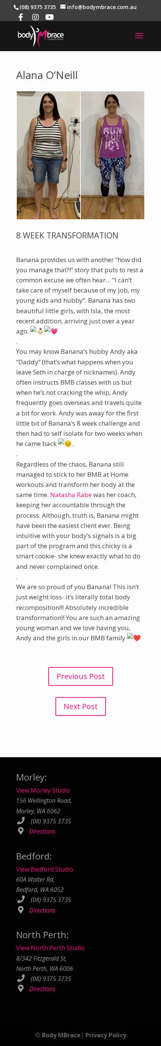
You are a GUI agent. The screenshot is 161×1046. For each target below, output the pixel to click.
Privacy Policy (105, 1035)
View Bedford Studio (44, 869)
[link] (71, 494)
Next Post (81, 706)
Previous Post (81, 676)
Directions (42, 831)
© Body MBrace (57, 1035)
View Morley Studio (43, 790)
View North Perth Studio (50, 948)
